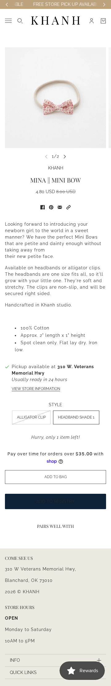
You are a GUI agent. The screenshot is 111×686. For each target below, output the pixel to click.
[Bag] (103, 21)
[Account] (91, 21)
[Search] (20, 21)
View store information (36, 389)
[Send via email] (59, 207)
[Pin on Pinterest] (51, 207)
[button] (68, 207)
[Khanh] (55, 21)
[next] (64, 156)
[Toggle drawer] (8, 21)
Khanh (55, 168)
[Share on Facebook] (42, 207)
